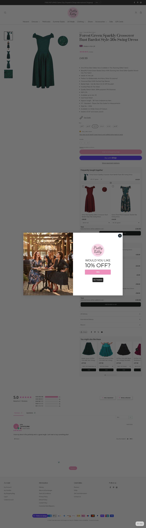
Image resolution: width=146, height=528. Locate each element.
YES (98, 272)
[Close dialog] (120, 235)
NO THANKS (97, 280)
